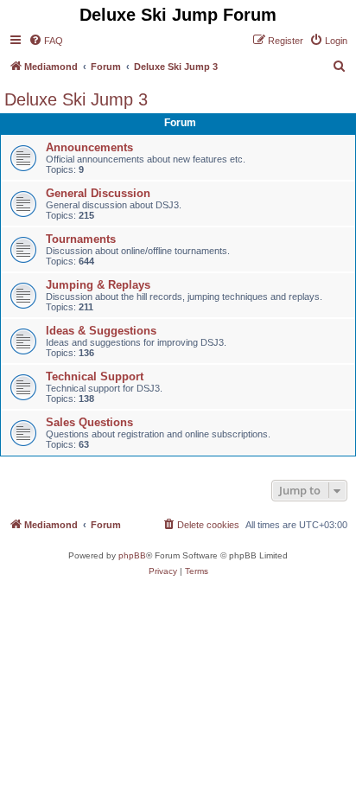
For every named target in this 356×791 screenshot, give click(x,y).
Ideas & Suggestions (101, 330)
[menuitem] (46, 40)
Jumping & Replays (98, 284)
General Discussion (98, 193)
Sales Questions (89, 422)
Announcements (89, 147)
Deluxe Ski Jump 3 (76, 99)
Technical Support (94, 376)
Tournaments (81, 239)
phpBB (132, 555)
